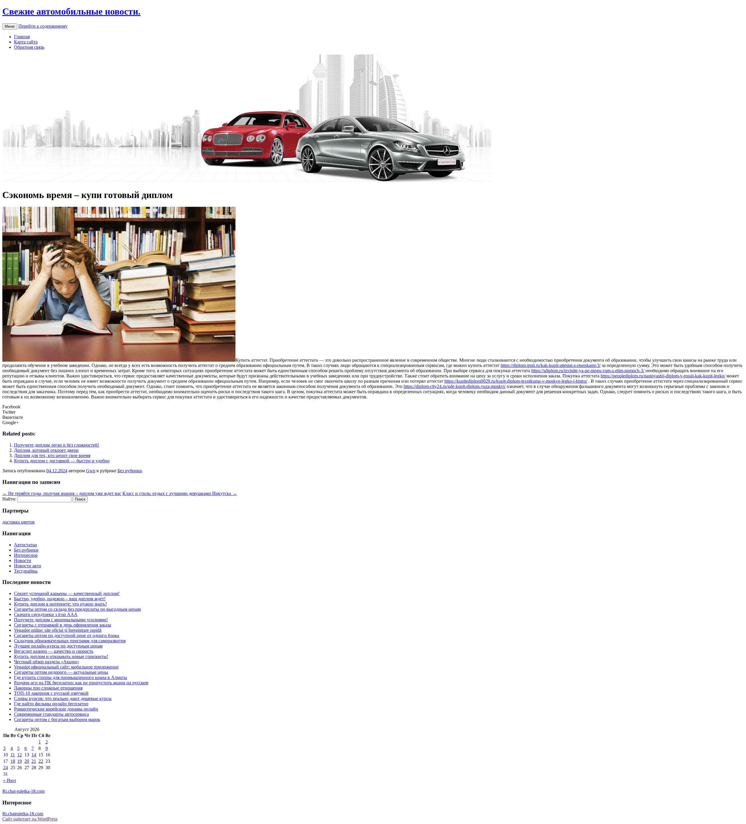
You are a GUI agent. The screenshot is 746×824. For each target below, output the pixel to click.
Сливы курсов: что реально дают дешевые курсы (63, 698)
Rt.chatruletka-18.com (22, 813)
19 (19, 761)
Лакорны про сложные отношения (48, 687)
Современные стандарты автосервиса (51, 714)
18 (12, 761)
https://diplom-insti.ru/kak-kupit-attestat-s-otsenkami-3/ (551, 365)
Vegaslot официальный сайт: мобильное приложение (66, 666)
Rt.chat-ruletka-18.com (23, 791)
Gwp (90, 470)
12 (19, 754)
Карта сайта (26, 41)
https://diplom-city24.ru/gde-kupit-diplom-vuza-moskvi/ (455, 386)
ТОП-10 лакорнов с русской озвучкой (51, 693)
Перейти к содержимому (43, 26)
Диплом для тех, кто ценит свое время (52, 455)
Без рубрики (129, 470)
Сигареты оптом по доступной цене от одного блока (66, 635)
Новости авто (27, 565)
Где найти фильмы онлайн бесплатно (51, 703)
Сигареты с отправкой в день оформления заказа (62, 624)
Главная (22, 36)
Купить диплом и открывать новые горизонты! (61, 656)
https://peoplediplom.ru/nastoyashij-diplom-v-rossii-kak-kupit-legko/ (663, 375)
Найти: (9, 498)
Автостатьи (25, 544)
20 (26, 761)
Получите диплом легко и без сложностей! (56, 444)
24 (5, 767)
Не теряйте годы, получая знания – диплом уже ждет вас (61, 493)
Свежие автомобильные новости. (71, 11)
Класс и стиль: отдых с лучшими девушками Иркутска (179, 493)
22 (40, 761)
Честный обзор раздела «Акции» (46, 661)
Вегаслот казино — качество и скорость (53, 651)
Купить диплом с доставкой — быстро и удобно (62, 460)
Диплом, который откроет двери (46, 450)
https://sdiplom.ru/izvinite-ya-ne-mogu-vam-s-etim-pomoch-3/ (587, 370)
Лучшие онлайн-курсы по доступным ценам (58, 645)
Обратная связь (29, 47)
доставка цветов (18, 521)
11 (12, 754)
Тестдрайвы (26, 570)
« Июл (9, 780)
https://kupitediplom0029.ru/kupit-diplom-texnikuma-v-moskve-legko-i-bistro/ (515, 381)
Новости (22, 560)
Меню (10, 26)
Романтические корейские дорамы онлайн (56, 708)
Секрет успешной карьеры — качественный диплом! (66, 593)
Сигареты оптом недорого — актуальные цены (61, 672)
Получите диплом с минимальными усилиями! (61, 619)
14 (33, 754)
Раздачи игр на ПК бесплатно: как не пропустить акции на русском (81, 682)
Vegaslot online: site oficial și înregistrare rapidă (57, 630)
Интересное (26, 555)
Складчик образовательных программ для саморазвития (70, 640)
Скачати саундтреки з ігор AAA (46, 614)
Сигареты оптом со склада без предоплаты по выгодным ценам (77, 609)
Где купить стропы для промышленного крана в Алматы (70, 677)
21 (33, 761)
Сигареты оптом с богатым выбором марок (57, 719)
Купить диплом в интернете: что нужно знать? (60, 603)
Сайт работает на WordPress (29, 818)
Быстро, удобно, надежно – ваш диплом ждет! (59, 598)
